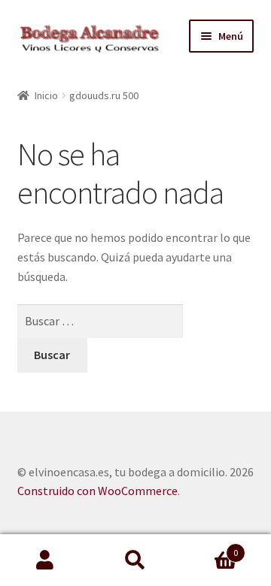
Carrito (209, 547)
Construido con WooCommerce (97, 490)
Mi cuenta (45, 560)
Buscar (135, 560)
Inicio (46, 95)
